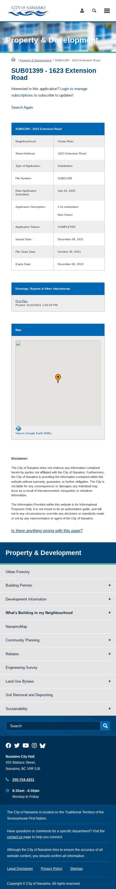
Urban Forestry (18, 572)
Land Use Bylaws (20, 681)
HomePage (13, 59)
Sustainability (17, 709)
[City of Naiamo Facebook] (8, 745)
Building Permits (19, 585)
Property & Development (36, 60)
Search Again (22, 107)
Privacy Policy (51, 869)
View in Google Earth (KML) (33, 433)
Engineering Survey (21, 667)
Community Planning (22, 640)
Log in (82, 10)
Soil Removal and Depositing (29, 695)
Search (94, 10)
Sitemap (76, 869)
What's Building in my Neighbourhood (39, 613)
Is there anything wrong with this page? (46, 530)
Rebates (12, 654)
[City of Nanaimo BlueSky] (44, 745)
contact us (15, 837)
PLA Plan (21, 301)
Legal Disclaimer (20, 869)
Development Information (26, 599)
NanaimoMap (16, 626)
